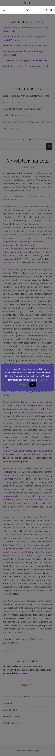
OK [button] (32, 384)
